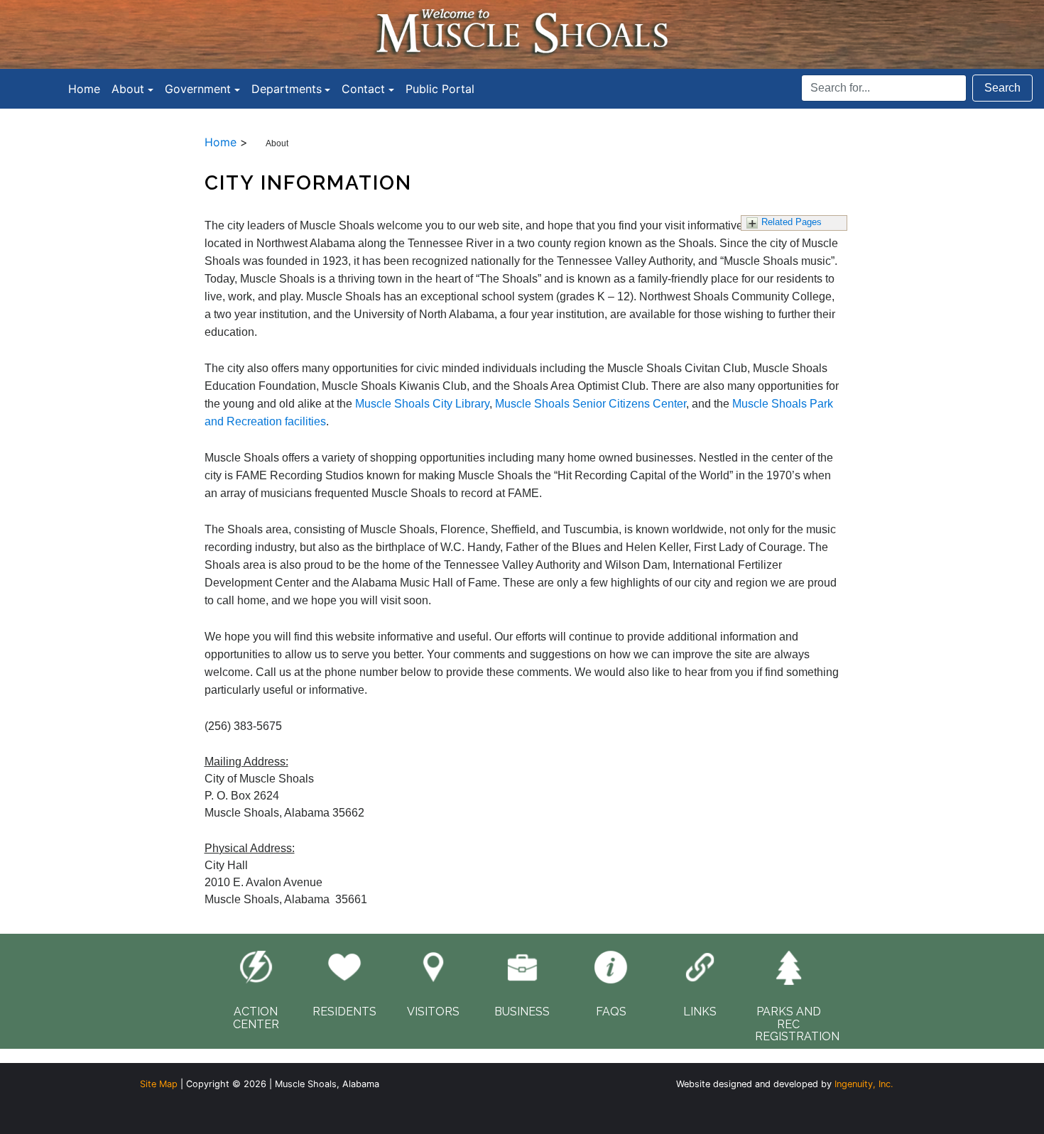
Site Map (159, 1084)
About (128, 89)
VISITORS (433, 1011)
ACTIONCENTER (256, 1018)
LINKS (700, 1011)
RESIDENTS (344, 1011)
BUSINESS (522, 1011)
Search (1002, 88)
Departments (286, 89)
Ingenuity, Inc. (863, 1084)
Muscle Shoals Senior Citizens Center (590, 404)
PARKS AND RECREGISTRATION (797, 1024)
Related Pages (791, 222)
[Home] (522, 33)
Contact (363, 89)
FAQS (611, 1011)
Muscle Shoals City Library (422, 404)
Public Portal (440, 89)
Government (198, 89)
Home (84, 89)
